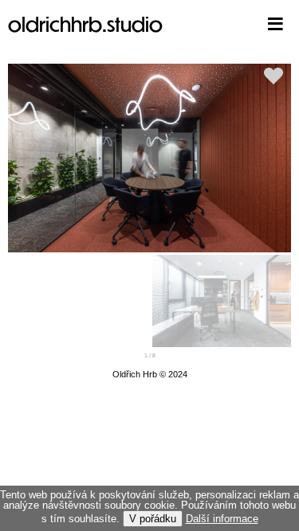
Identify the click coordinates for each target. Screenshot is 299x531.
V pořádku (152, 519)
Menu (251, 24)
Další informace (222, 519)
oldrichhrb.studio (85, 23)
